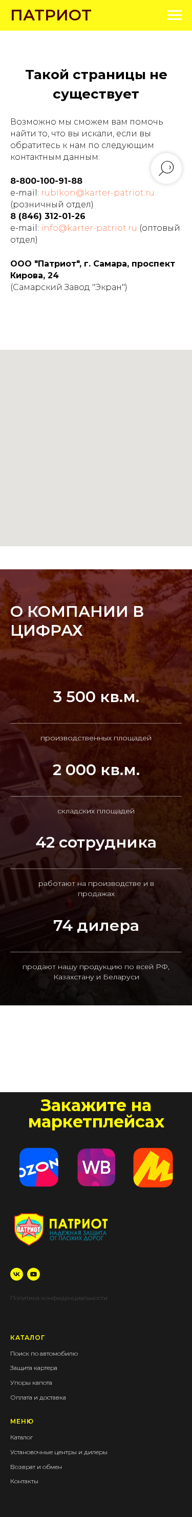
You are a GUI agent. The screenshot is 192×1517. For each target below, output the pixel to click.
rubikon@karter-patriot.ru (98, 193)
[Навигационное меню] (174, 15)
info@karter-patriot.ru (89, 228)
